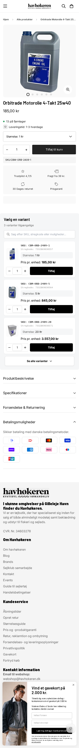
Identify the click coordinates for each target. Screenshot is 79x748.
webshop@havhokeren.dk (21, 679)
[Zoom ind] (67, 89)
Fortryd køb (11, 660)
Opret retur (11, 617)
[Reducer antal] (9, 271)
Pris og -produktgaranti (19, 630)
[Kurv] (71, 6)
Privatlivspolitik (14, 648)
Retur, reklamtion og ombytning (25, 636)
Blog (6, 556)
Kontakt (8, 574)
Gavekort (9, 654)
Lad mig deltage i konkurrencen (52, 730)
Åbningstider (12, 611)
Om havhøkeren (14, 549)
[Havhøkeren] (39, 6)
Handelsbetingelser (17, 592)
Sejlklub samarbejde (17, 568)
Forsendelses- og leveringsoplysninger (30, 642)
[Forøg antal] (25, 271)
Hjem (6, 19)
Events (8, 580)
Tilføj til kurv (54, 149)
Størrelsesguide (14, 624)
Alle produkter (25, 19)
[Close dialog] (73, 685)
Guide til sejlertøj (15, 586)
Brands (8, 562)
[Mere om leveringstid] (5, 127)
